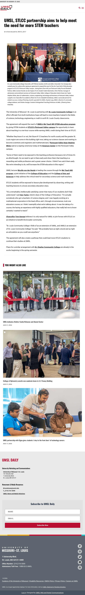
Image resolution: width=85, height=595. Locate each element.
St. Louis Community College (60, 112)
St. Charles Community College (47, 247)
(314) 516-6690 (10, 491)
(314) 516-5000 (19, 564)
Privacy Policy (60, 581)
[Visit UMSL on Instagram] (80, 551)
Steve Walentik (11, 32)
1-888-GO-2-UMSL (25, 566)
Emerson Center (48, 146)
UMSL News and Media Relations (14, 494)
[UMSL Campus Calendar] (80, 568)
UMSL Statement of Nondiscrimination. (54, 587)
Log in (24, 593)
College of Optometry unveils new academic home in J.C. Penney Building (27, 381)
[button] (82, 8)
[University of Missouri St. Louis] (15, 551)
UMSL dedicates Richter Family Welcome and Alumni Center (23, 321)
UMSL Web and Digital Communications (50, 593)
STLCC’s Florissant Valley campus (41, 127)
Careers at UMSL (72, 581)
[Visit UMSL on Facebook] (80, 546)
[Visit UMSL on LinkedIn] (80, 562)
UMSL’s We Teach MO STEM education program (56, 124)
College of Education (39, 174)
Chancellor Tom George (15, 217)
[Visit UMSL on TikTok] (80, 557)
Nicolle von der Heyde (26, 170)
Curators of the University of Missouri (15, 581)
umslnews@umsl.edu (12, 488)
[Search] (79, 7)
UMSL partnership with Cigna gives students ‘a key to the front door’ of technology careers (33, 440)
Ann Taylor (24, 195)
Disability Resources (36, 581)
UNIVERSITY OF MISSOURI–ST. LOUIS (10, 2)
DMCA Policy (49, 581)
